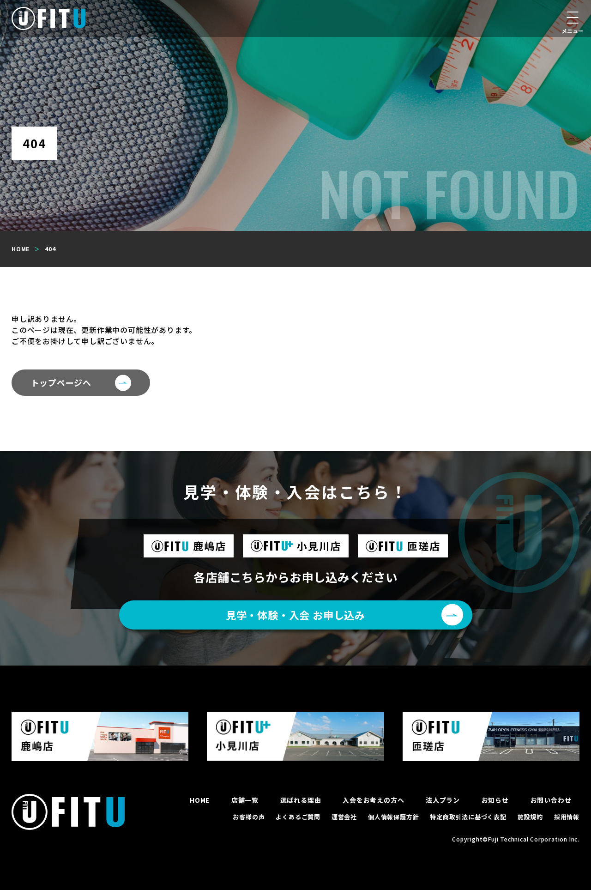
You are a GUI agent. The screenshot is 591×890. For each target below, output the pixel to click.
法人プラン (443, 800)
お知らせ (495, 800)
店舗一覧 (245, 800)
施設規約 (530, 816)
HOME (200, 800)
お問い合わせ (551, 800)
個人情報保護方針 (393, 816)
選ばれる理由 (300, 800)
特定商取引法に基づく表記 (468, 816)
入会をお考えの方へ (373, 800)
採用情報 (566, 816)
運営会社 (344, 816)
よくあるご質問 (298, 816)
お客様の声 (249, 816)
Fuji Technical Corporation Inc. (533, 839)
